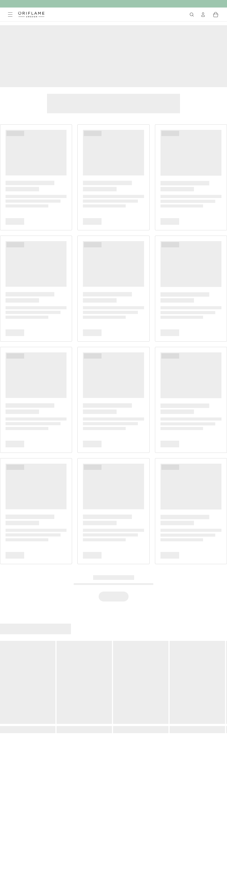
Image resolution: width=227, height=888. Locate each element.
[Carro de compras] (215, 14)
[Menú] (10, 14)
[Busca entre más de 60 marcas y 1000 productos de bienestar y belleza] (191, 14)
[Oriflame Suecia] (31, 14)
